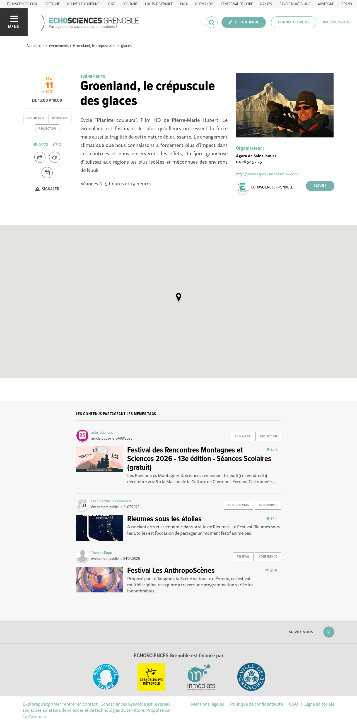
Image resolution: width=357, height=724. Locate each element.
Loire (111, 4)
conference (268, 557)
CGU (293, 704)
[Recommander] (54, 157)
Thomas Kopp (101, 552)
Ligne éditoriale (319, 704)
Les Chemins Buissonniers (111, 501)
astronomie (268, 505)
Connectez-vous (294, 22)
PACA (184, 4)
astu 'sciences (102, 432)
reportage (60, 118)
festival (243, 557)
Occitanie (130, 4)
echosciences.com (22, 4)
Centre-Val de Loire (237, 4)
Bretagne (52, 4)
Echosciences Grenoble (272, 187)
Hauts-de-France (159, 4)
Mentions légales (207, 704)
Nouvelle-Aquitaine (83, 4)
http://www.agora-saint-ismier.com (267, 174)
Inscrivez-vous (336, 22)
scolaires (242, 437)
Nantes (266, 4)
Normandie (204, 4)
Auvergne (326, 4)
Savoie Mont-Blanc (294, 4)
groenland (35, 118)
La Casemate (35, 716)
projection (47, 129)
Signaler (50, 189)
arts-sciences (238, 505)
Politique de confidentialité (256, 704)
